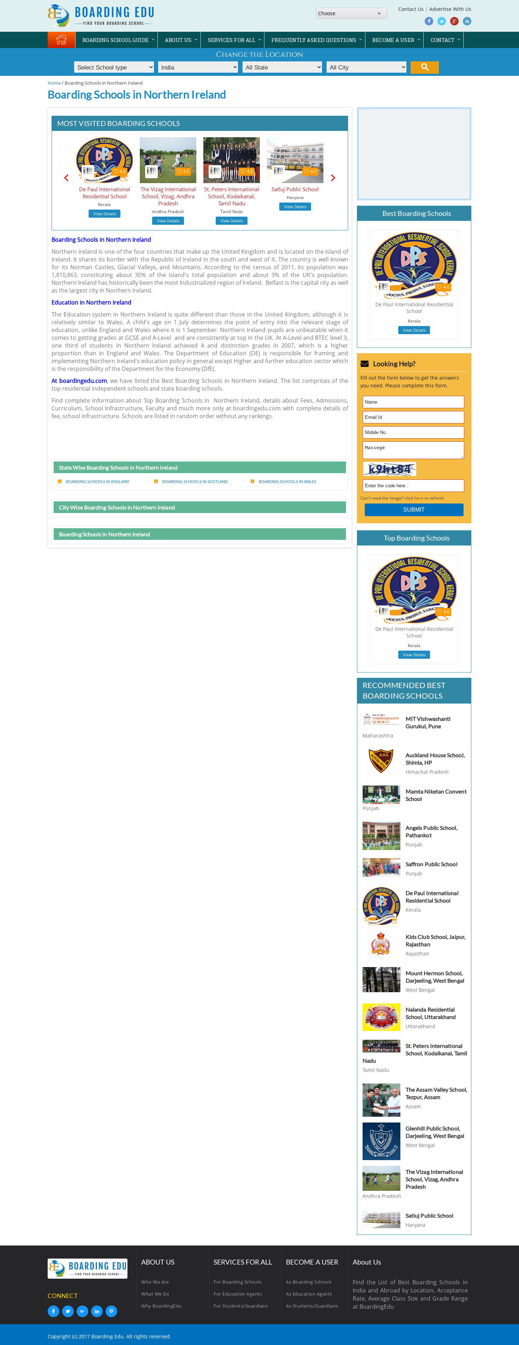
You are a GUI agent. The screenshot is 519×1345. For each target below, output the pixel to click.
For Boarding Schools (238, 1282)
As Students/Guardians (312, 1306)
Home (54, 83)
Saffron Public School (432, 864)
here (418, 498)
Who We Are (155, 1282)
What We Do (155, 1294)
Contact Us (411, 9)
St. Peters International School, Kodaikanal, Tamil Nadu (415, 1053)
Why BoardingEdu (161, 1306)
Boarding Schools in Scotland (195, 481)
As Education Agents (309, 1294)
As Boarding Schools (309, 1282)
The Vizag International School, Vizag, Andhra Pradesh (434, 1179)
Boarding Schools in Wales (287, 481)
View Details (105, 213)
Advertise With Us (450, 9)
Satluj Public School (430, 1215)
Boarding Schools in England (97, 481)
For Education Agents (238, 1294)
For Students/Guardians (241, 1306)
